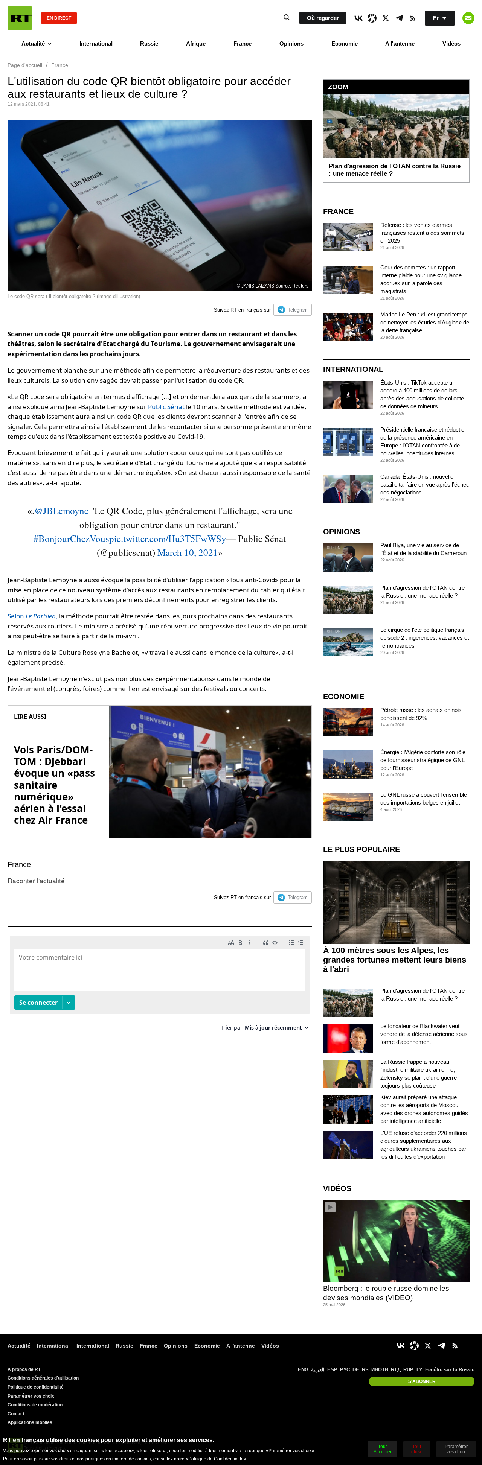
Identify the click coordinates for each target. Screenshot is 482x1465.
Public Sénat (166, 406)
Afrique (196, 43)
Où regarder (323, 18)
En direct (59, 18)
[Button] (468, 18)
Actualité (33, 43)
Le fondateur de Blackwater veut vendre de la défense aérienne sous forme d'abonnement (424, 1034)
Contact (16, 1413)
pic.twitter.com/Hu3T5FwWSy (167, 538)
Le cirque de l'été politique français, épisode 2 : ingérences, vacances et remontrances (424, 638)
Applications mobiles (30, 1422)
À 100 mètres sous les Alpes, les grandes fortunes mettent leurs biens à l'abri (394, 960)
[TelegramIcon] (399, 18)
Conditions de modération (35, 1404)
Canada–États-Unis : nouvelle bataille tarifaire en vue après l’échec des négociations (424, 484)
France (242, 43)
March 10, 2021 (187, 552)
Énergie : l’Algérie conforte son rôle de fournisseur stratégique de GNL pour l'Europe (422, 760)
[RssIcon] (413, 18)
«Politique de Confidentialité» (216, 1459)
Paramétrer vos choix (31, 1396)
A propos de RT (24, 1369)
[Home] (20, 18)
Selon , (33, 616)
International (96, 43)
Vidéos (451, 43)
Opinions (291, 43)
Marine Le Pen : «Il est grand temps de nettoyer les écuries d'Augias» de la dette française (424, 322)
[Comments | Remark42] (160, 986)
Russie (149, 43)
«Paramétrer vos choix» (290, 1450)
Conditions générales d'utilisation (43, 1378)
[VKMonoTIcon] (358, 18)
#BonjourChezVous (71, 538)
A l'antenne (400, 43)
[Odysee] (372, 18)
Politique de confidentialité (36, 1387)
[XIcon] (386, 18)
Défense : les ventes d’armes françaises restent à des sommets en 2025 (422, 233)
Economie (344, 43)
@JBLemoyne (61, 510)
